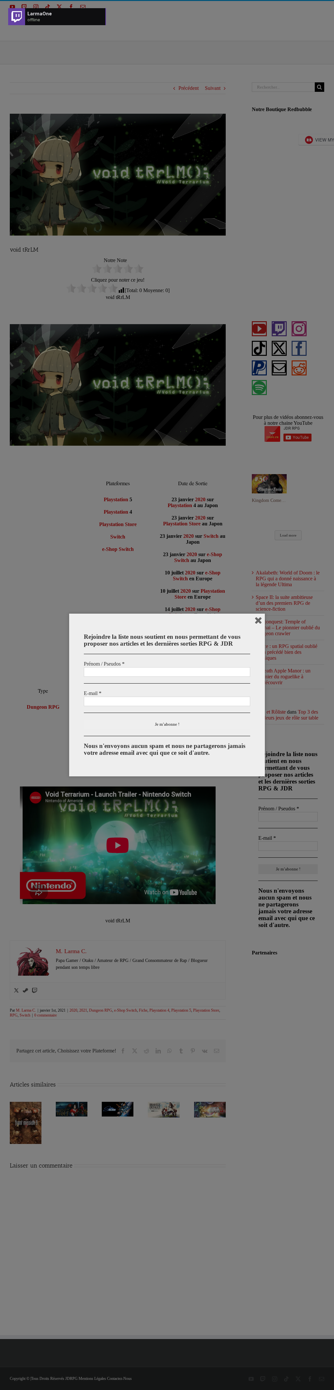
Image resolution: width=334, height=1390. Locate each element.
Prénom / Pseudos (104, 664)
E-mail (92, 693)
